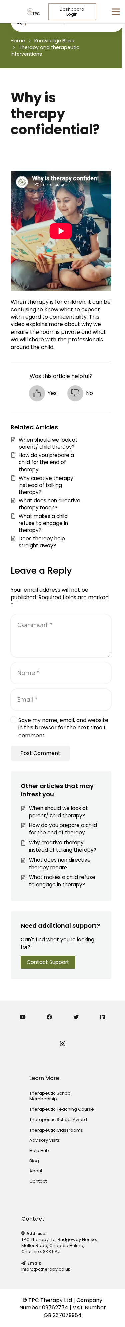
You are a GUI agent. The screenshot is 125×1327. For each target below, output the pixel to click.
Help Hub (39, 1150)
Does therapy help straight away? (42, 542)
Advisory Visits (44, 1140)
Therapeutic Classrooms (56, 1130)
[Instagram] (62, 1043)
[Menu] (115, 11)
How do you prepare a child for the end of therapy (46, 462)
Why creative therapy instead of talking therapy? (46, 485)
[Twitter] (76, 1017)
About (35, 1171)
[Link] (33, 11)
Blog (34, 1161)
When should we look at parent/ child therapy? (48, 443)
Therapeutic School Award (58, 1119)
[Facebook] (49, 1017)
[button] (43, 393)
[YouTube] (22, 1017)
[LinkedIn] (102, 1017)
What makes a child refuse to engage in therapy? (43, 523)
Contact (38, 1181)
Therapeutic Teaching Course (61, 1109)
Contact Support (48, 962)
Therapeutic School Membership (50, 1096)
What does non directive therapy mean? (49, 504)
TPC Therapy (45, 1300)
